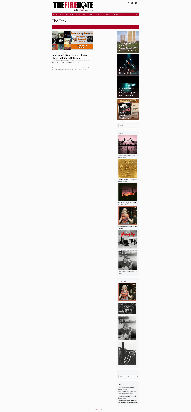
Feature (64, 67)
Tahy (72, 69)
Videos (78, 14)
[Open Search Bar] (137, 14)
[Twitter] (132, 3)
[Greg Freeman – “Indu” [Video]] (127, 364)
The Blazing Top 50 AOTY (106, 27)
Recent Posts (118, 14)
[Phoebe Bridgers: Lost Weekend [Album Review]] (128, 97)
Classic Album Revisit (130, 27)
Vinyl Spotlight (88, 14)
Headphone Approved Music (61, 27)
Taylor (75, 69)
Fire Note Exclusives (89, 27)
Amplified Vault (76, 27)
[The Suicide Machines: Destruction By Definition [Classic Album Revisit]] (128, 119)
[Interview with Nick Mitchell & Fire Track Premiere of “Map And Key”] (127, 339)
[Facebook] (128, 3)
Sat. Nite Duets (55, 69)
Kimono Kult (82, 67)
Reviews (68, 14)
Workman (63, 70)
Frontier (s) (69, 67)
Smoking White (62, 69)
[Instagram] (136, 3)
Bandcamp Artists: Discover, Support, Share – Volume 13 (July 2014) (70, 56)
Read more (78, 62)
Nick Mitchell (88, 67)
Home (55, 14)
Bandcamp (60, 67)
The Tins (86, 69)
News (61, 14)
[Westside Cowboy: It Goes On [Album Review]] (128, 52)
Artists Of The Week (58, 66)
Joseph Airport (75, 67)
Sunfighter (68, 69)
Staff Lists (108, 14)
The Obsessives (80, 69)
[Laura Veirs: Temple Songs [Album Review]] (127, 300)
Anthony (55, 67)
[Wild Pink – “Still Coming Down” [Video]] (127, 313)
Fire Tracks (118, 27)
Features (99, 14)
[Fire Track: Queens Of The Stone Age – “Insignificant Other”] (128, 74)
